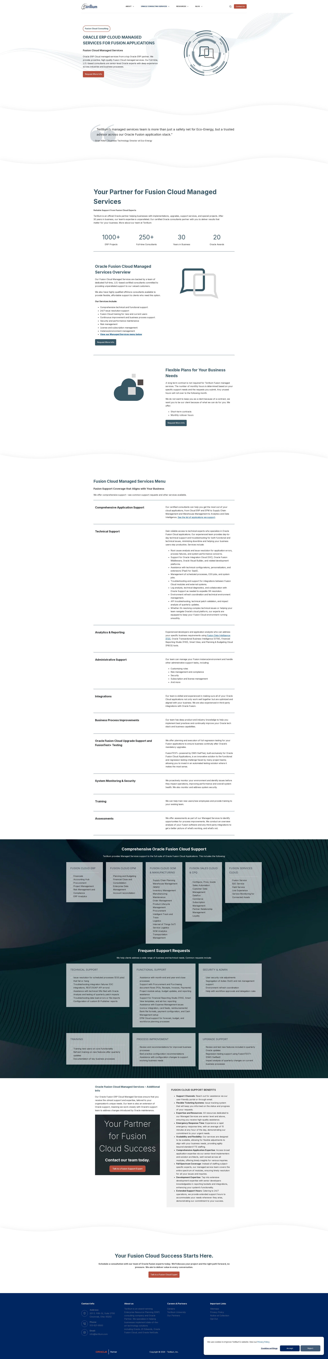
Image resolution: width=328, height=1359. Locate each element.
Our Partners (173, 1315)
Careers (171, 1308)
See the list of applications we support (196, 517)
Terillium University (176, 1312)
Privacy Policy (263, 1342)
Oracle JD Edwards (143, 1329)
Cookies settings (269, 1348)
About (128, 6)
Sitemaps (214, 1308)
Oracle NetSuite (150, 1332)
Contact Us (240, 6)
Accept (290, 1348)
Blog (197, 6)
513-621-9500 (96, 1325)
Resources (181, 6)
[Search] (230, 6)
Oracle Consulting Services (154, 6)
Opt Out (214, 1319)
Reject (310, 1348)
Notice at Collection (219, 1315)
